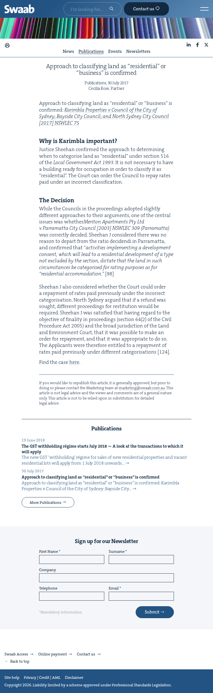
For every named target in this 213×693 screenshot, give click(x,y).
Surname (117, 551)
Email (114, 588)
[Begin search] (111, 9)
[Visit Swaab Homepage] (19, 8)
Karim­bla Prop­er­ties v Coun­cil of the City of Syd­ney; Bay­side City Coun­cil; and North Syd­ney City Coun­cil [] (104, 116)
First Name (48, 551)
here (74, 362)
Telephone (48, 588)
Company (47, 570)
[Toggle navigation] (204, 9)
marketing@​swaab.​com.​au (142, 387)
